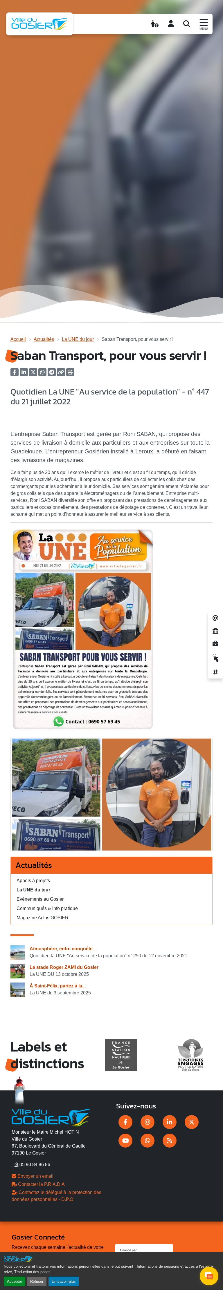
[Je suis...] (154, 23)
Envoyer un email (34, 1176)
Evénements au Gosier (40, 899)
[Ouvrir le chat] (209, 1276)
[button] (70, 374)
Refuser (36, 1281)
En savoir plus (64, 1281)
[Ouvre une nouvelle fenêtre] (125, 1122)
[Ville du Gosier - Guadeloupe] (51, 1116)
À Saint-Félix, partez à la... (58, 985)
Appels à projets (33, 880)
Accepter (14, 1281)
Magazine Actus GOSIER (43, 917)
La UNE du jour (78, 339)
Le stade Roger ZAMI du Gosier (64, 967)
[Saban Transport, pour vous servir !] (111, 796)
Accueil (18, 339)
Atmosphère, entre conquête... (63, 948)
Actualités (44, 339)
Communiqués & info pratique (47, 908)
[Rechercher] (187, 23)
